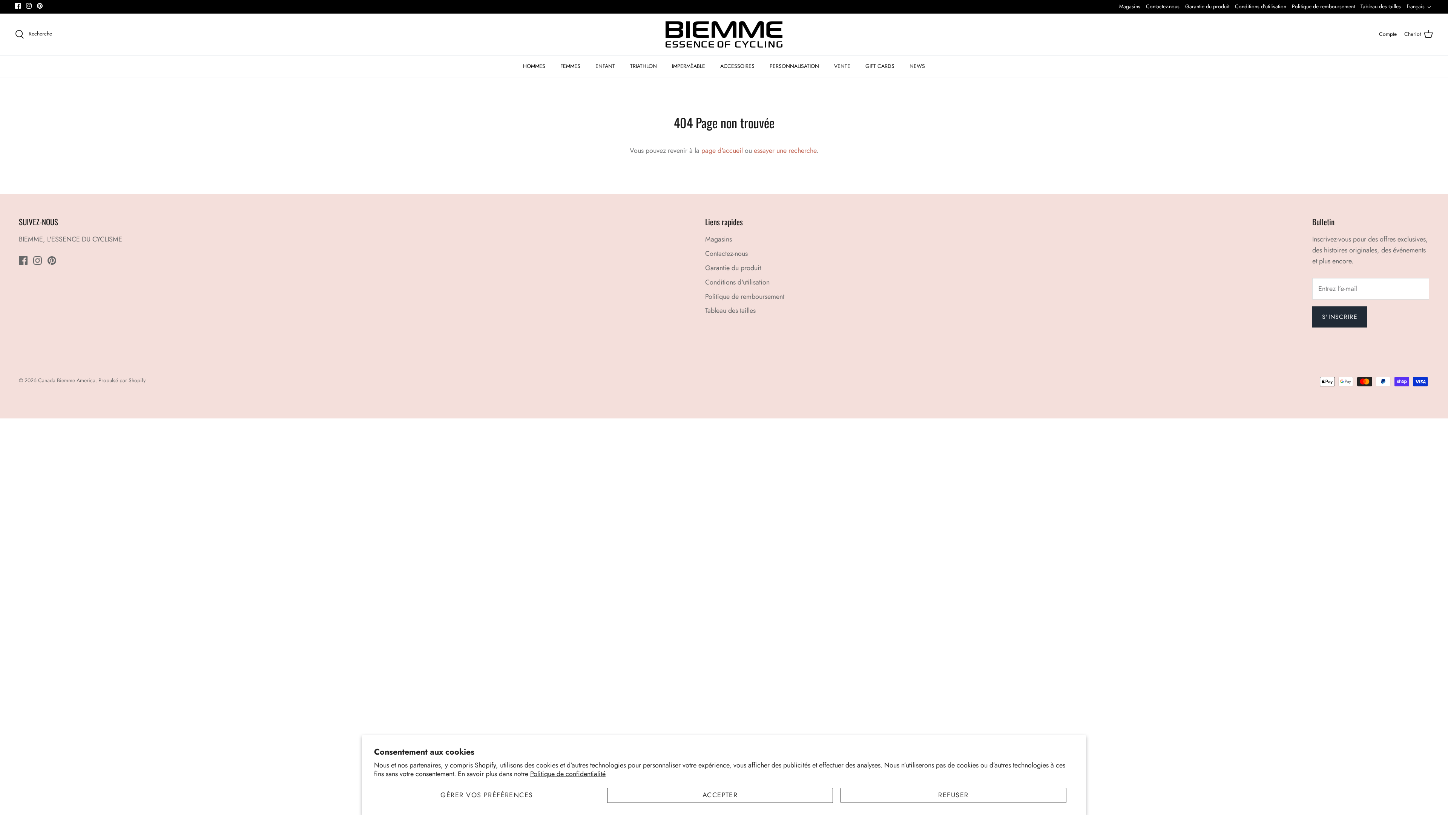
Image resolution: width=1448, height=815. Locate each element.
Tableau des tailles (1381, 6)
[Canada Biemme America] (724, 34)
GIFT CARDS (879, 66)
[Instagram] (29, 6)
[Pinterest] (40, 6)
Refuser (953, 795)
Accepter (720, 795)
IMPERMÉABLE (688, 66)
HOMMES (534, 66)
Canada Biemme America (66, 380)
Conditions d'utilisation (1260, 6)
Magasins (1129, 6)
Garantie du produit (1207, 6)
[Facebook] (18, 6)
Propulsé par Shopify (122, 380)
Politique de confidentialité (568, 774)
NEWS (917, 66)
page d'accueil (722, 150)
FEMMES (570, 66)
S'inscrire (1340, 316)
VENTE (842, 66)
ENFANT (605, 66)
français (1416, 6)
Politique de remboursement (1323, 6)
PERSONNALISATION (794, 66)
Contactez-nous (1163, 6)
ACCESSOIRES (737, 66)
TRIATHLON (643, 66)
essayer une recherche (785, 150)
